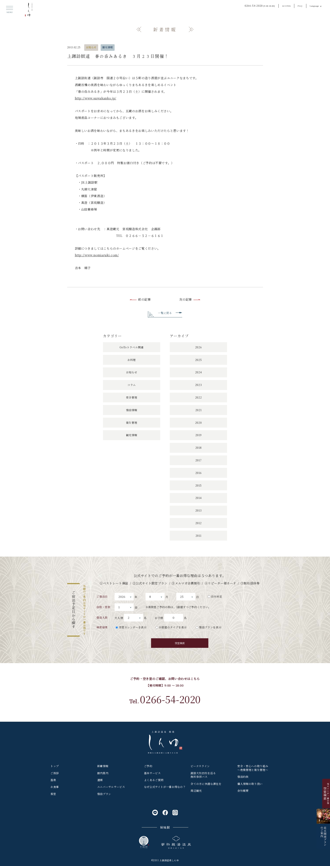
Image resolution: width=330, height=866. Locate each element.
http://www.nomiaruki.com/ (97, 255)
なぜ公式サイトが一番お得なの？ (165, 787)
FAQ (300, 5)
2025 (198, 360)
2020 (198, 423)
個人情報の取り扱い (250, 784)
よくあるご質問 (153, 780)
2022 (198, 397)
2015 (198, 485)
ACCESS (286, 5)
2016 (198, 473)
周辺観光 (196, 791)
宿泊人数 (102, 617)
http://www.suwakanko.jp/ (95, 98)
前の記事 (144, 299)
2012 (198, 523)
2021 (198, 410)
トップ (54, 766)
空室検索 (180, 643)
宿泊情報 (131, 410)
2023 (198, 385)
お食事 (54, 787)
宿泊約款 (243, 777)
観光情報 (107, 47)
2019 (198, 435)
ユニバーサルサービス (111, 787)
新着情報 (102, 766)
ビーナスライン (200, 766)
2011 (198, 536)
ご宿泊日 (102, 596)
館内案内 (102, 773)
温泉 (53, 780)
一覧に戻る (165, 313)
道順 (100, 780)
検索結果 (102, 627)
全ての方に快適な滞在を (206, 784)
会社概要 (243, 791)
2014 (198, 498)
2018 (198, 448)
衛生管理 (131, 423)
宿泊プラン (104, 794)
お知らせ (91, 47)
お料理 (131, 360)
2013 (198, 510)
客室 (53, 794)
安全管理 (131, 397)
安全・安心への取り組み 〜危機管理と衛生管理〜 (252, 768)
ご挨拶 (54, 773)
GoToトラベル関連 (131, 347)
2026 (198, 347)
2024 (198, 372)
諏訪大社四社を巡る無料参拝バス (203, 775)
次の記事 (185, 299)
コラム (131, 385)
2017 (198, 460)
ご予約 (148, 766)
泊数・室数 (103, 607)
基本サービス (152, 773)
